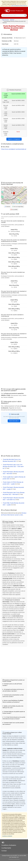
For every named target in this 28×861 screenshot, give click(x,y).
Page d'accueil (5, 19)
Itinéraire (8, 206)
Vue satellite (14, 209)
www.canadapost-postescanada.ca (19, 5)
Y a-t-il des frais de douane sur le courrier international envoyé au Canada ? (14, 717)
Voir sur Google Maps (18, 206)
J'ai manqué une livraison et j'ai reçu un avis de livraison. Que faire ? (13, 690)
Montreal (12, 19)
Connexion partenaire (14, 859)
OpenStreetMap (19, 203)
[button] (13, 194)
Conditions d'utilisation (7, 836)
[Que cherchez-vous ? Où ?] (25, 15)
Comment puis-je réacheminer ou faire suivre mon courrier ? (13, 695)
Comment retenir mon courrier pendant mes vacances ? (13, 723)
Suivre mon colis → (14, 420)
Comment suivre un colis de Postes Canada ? (12, 684)
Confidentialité (6, 848)
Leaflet (13, 203)
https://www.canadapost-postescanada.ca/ (13, 149)
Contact (4, 851)
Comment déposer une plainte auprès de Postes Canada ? (14, 712)
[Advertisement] (14, 72)
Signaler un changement (14, 139)
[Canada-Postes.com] (14, 10)
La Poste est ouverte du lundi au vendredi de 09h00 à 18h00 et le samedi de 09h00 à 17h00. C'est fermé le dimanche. (13, 52)
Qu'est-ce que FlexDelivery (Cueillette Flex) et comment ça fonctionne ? (13, 701)
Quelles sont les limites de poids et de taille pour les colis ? (13, 706)
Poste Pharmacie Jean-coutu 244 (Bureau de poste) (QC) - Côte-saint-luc (13, 466)
